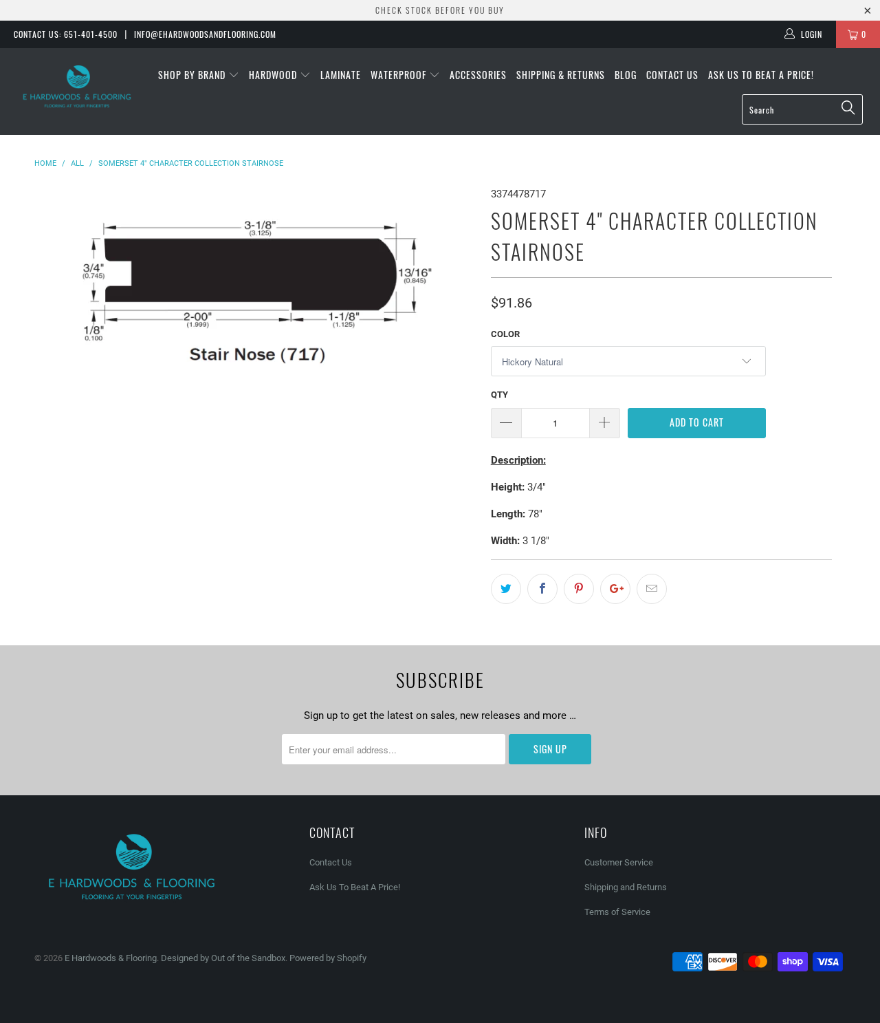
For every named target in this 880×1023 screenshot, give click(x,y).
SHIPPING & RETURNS (560, 74)
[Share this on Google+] (615, 589)
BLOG (626, 74)
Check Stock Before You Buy (440, 10)
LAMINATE (340, 74)
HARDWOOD (274, 74)
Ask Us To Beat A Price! (761, 74)
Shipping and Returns (625, 887)
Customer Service (618, 862)
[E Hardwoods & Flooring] (77, 86)
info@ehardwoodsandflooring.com (205, 34)
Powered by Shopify (327, 958)
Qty (499, 394)
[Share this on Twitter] (506, 589)
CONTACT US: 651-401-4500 (66, 34)
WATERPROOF (400, 74)
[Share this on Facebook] (542, 589)
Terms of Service (617, 912)
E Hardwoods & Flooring (111, 958)
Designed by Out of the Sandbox (223, 958)
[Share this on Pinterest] (579, 589)
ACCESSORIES (478, 74)
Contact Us (672, 74)
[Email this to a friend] (652, 589)
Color (505, 334)
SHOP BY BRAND (193, 74)
